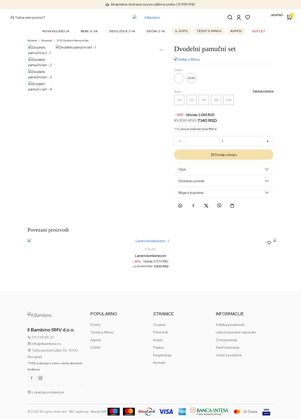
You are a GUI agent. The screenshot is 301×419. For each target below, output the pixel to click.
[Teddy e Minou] (187, 58)
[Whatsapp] (180, 206)
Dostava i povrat (191, 181)
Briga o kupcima (190, 192)
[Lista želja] (248, 17)
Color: (178, 70)
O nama (159, 324)
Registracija (162, 355)
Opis (182, 169)
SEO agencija (78, 411)
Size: (223, 91)
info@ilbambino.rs (45, 343)
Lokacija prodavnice (47, 392)
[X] (206, 206)
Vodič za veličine (229, 355)
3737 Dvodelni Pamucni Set (72, 40)
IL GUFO (181, 31)
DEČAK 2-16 (156, 31)
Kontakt (159, 362)
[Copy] (232, 206)
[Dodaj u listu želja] (269, 242)
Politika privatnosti (230, 324)
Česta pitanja (226, 340)
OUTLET (259, 31)
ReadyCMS (99, 411)
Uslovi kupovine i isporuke (236, 332)
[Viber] (219, 206)
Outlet (95, 347)
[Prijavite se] (239, 17)
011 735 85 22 (42, 337)
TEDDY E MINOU (209, 31)
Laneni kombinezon (150, 255)
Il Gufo (150, 249)
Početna (32, 40)
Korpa (157, 340)
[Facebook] (193, 206)
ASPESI (236, 31)
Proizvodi (46, 40)
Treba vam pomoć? (29, 17)
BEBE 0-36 (89, 31)
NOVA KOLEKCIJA (56, 31)
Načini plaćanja (227, 347)
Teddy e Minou (102, 332)
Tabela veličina (263, 91)
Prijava (158, 347)
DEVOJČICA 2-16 (122, 31)
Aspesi (95, 340)
